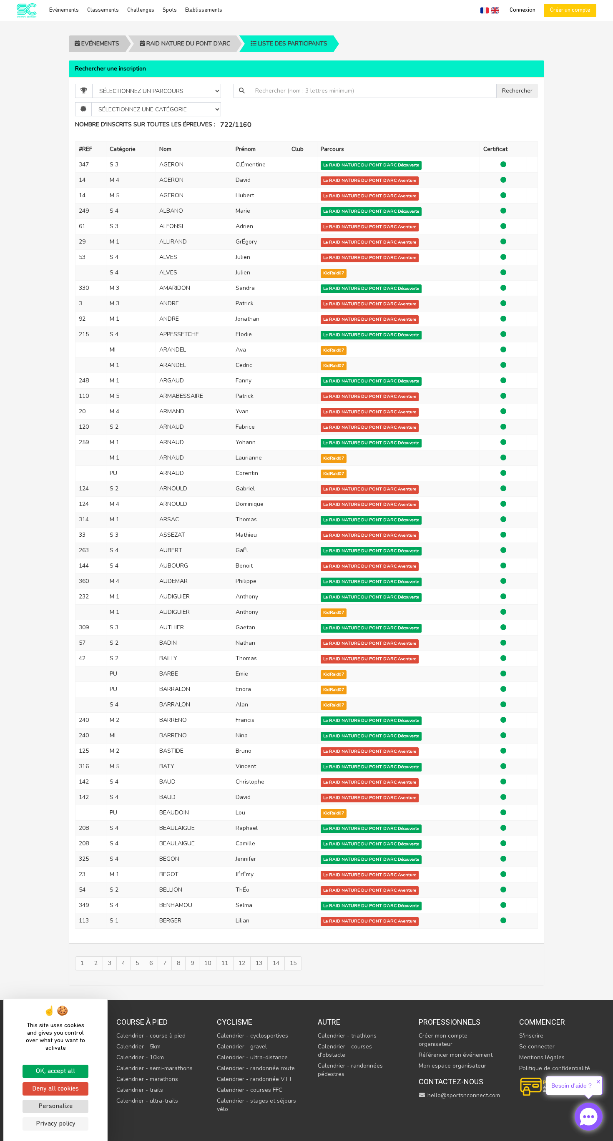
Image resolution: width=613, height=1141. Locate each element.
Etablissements (203, 10)
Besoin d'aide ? (571, 1085)
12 (242, 963)
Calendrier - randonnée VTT (254, 1079)
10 (207, 963)
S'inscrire (531, 1036)
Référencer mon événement (455, 1055)
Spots (170, 10)
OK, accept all (55, 1071)
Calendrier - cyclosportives (252, 1036)
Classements (103, 10)
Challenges (140, 10)
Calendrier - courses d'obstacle (345, 1051)
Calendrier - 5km (138, 1047)
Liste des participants (291, 44)
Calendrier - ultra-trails (147, 1101)
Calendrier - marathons (147, 1079)
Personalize (55, 1106)
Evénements (64, 10)
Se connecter (537, 1047)
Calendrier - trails (139, 1090)
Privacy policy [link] (55, 1124)
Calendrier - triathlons (347, 1036)
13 (259, 963)
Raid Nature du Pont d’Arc (187, 44)
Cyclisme (234, 1022)
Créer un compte (570, 10)
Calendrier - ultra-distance (252, 1057)
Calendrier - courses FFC (249, 1090)
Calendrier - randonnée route (256, 1068)
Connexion (522, 10)
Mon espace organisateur (452, 1066)
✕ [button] (598, 1081)
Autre (329, 1022)
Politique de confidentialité (554, 1068)
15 (293, 963)
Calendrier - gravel (242, 1047)
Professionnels (449, 1022)
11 (224, 963)
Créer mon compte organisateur (443, 1040)
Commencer (542, 1022)
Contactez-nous (451, 1081)
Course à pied (142, 1022)
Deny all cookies (55, 1089)
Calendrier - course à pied (151, 1036)
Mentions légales (542, 1057)
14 (276, 963)
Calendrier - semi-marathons (154, 1068)
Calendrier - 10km (140, 1057)
